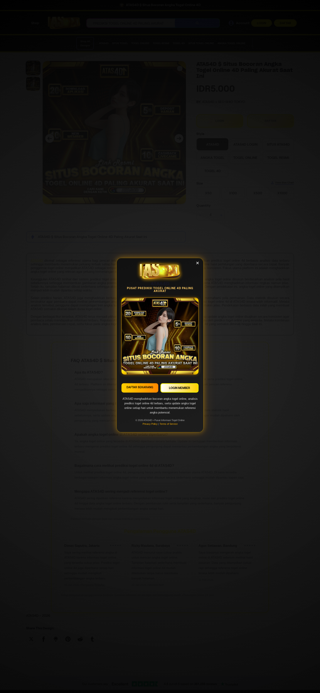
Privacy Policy (150, 425)
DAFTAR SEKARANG (139, 388)
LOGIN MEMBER (179, 389)
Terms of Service (169, 425)
